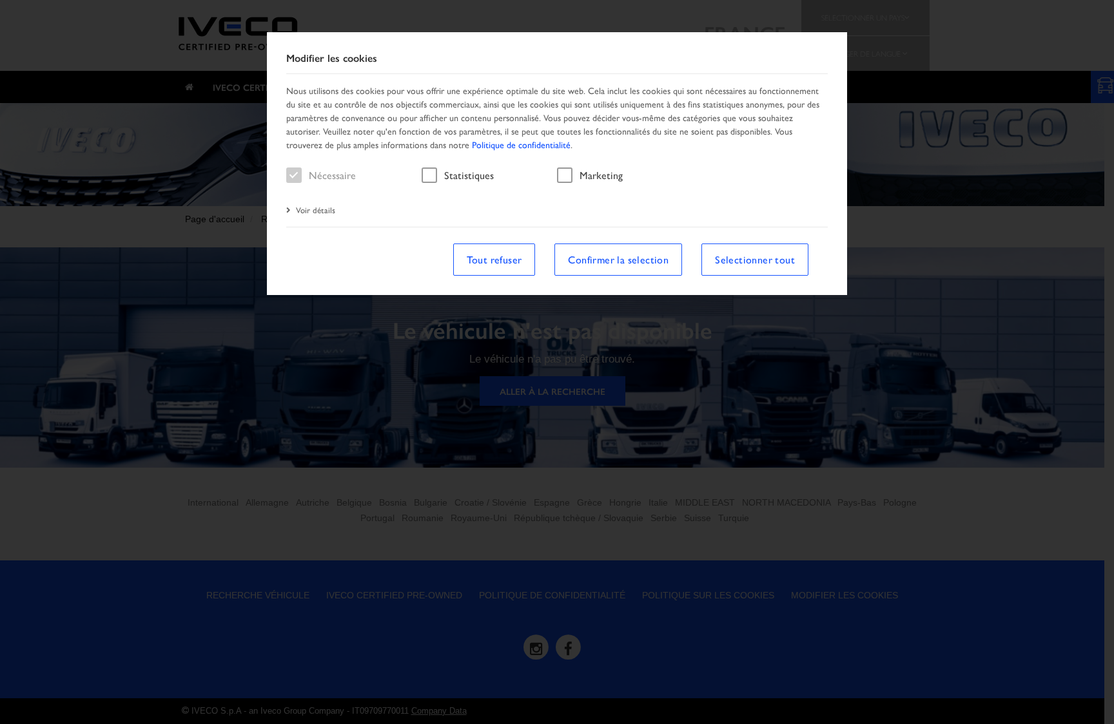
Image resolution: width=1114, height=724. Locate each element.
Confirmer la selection (618, 259)
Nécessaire (332, 174)
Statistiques (469, 174)
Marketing (601, 174)
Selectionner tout (755, 259)
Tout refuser (494, 259)
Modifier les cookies (331, 58)
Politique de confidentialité (521, 144)
